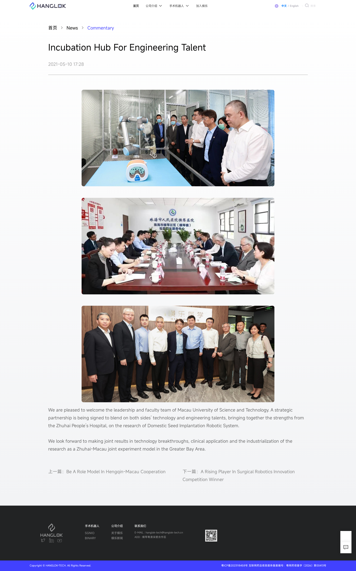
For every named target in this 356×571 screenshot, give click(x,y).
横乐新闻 (117, 538)
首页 (52, 28)
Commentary (100, 28)
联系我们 (140, 526)
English (294, 6)
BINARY (90, 538)
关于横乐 (117, 533)
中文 (284, 6)
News (72, 28)
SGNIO (89, 533)
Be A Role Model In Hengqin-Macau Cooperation (116, 471)
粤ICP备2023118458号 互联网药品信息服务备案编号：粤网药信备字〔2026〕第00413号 (273, 565)
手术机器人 (92, 526)
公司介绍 (117, 526)
